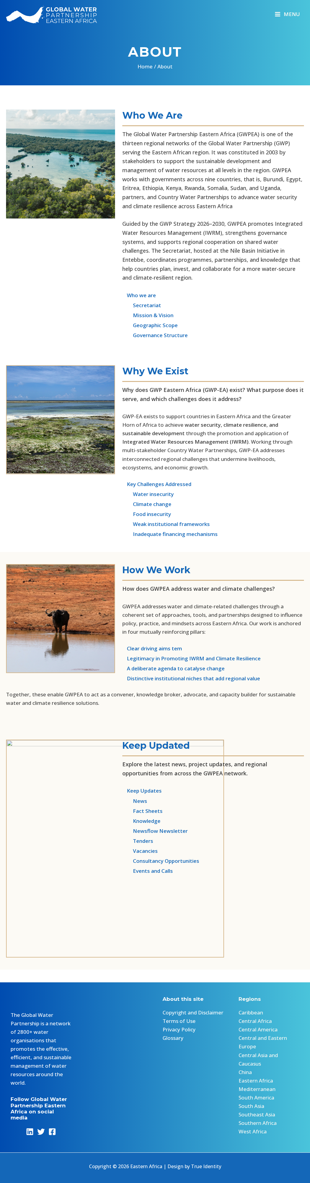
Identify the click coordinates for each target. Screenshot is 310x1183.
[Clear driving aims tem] (152, 648)
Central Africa (255, 1020)
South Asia (251, 1105)
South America (256, 1097)
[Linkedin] (30, 1131)
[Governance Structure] (155, 335)
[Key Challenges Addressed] (157, 484)
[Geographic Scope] (150, 325)
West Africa (253, 1131)
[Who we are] (139, 295)
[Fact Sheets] (142, 811)
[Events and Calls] (147, 871)
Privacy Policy (179, 1029)
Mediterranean (257, 1089)
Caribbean (251, 1012)
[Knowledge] (141, 821)
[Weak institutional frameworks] (166, 524)
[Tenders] (137, 841)
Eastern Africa (256, 1080)
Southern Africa (258, 1122)
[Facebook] (52, 1131)
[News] (134, 801)
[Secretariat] (141, 305)
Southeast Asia (257, 1114)
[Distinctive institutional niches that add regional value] (191, 678)
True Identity (206, 1166)
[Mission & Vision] (147, 315)
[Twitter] (41, 1131)
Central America (258, 1029)
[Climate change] (147, 504)
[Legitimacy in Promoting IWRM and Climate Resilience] (191, 658)
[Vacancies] (140, 851)
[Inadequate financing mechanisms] (170, 534)
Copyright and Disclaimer (193, 1012)
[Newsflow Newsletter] (155, 831)
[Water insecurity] (148, 494)
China (245, 1072)
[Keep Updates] (142, 791)
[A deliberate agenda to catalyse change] (174, 668)
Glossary (173, 1037)
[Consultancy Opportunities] (160, 861)
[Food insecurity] (147, 514)
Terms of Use (179, 1020)
